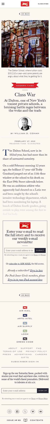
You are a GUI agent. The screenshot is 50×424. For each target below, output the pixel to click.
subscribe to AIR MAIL (20, 264)
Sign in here (36, 270)
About (13, 348)
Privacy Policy (36, 351)
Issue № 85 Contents (25, 420)
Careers (41, 355)
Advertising (23, 355)
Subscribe (43, 4)
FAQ (39, 348)
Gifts (25, 358)
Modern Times (25, 86)
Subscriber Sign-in (25, 362)
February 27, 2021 (25, 141)
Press (7, 355)
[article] (25, 154)
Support (27, 348)
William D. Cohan (26, 133)
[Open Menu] (3, 4)
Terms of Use (12, 351)
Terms (36, 255)
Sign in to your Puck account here (25, 280)
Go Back (25, 14)
